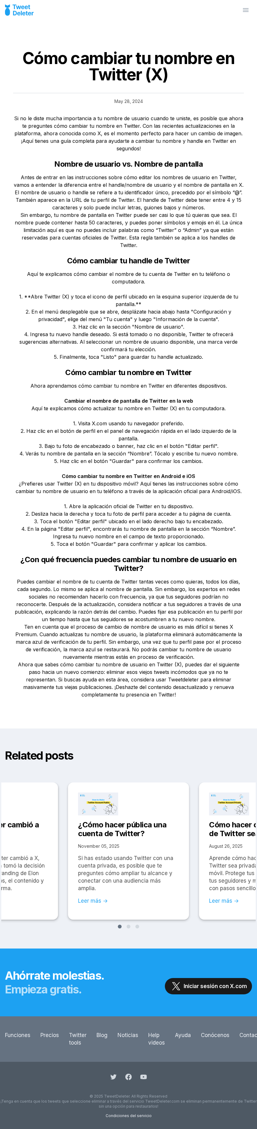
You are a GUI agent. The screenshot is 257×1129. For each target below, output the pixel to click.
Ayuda (183, 1035)
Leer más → (93, 901)
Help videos (156, 1039)
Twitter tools (78, 1039)
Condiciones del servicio (129, 1115)
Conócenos (215, 1035)
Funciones (17, 1035)
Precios (49, 1035)
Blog (102, 1035)
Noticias (128, 1035)
